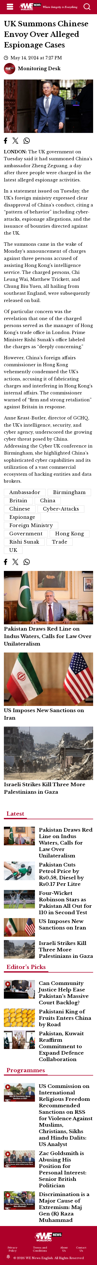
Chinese (19, 509)
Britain (18, 501)
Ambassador (24, 492)
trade (60, 542)
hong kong (69, 534)
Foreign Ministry (31, 525)
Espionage (22, 517)
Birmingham (69, 492)
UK (13, 550)
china (48, 501)
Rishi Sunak (24, 542)
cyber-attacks (61, 509)
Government (25, 534)
